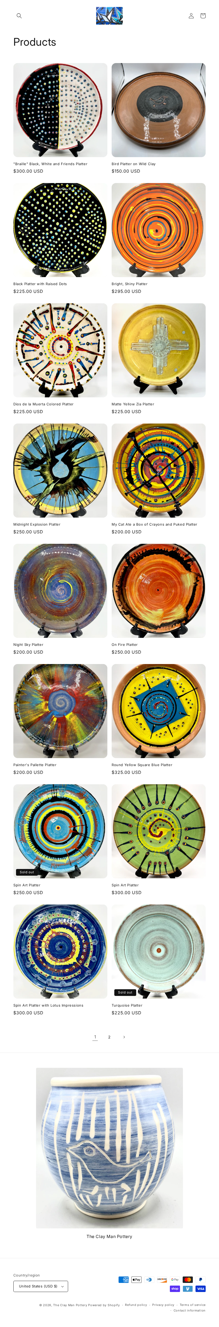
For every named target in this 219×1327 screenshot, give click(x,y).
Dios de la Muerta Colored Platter (43, 404)
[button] (19, 16)
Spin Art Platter (27, 885)
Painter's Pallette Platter (35, 765)
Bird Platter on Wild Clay (134, 164)
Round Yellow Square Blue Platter (142, 765)
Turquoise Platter (127, 1005)
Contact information (190, 1310)
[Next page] (124, 1037)
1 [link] (95, 1036)
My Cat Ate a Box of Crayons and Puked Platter (154, 524)
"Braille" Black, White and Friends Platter (50, 164)
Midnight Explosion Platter (37, 524)
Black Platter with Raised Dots (40, 284)
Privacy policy (163, 1305)
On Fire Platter (125, 644)
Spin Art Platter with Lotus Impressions (48, 1005)
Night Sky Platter (28, 644)
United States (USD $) (38, 1286)
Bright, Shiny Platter (130, 284)
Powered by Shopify (104, 1305)
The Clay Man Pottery (70, 1305)
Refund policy (136, 1305)
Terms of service (193, 1305)
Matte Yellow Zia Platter (133, 404)
